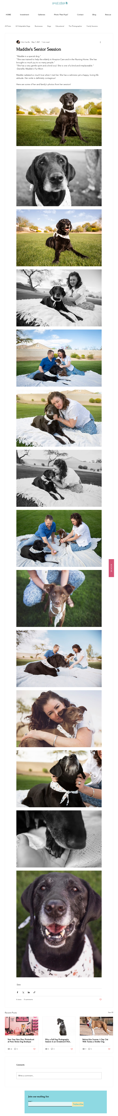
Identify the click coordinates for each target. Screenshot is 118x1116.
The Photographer (75, 26)
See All (110, 1012)
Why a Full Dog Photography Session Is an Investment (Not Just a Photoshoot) (57, 1040)
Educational (60, 26)
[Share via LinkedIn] (29, 992)
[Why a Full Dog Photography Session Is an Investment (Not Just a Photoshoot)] (59, 1026)
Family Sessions (92, 26)
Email (29, 1101)
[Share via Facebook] (17, 992)
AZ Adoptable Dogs (23, 26)
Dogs (49, 26)
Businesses (39, 26)
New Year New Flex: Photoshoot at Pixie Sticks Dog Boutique (21, 1040)
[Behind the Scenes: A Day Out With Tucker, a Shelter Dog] (96, 1026)
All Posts (8, 26)
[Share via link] (34, 992)
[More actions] (100, 42)
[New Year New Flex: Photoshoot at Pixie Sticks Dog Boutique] (21, 1026)
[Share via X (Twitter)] (23, 992)
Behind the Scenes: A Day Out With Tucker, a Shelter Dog (95, 1040)
